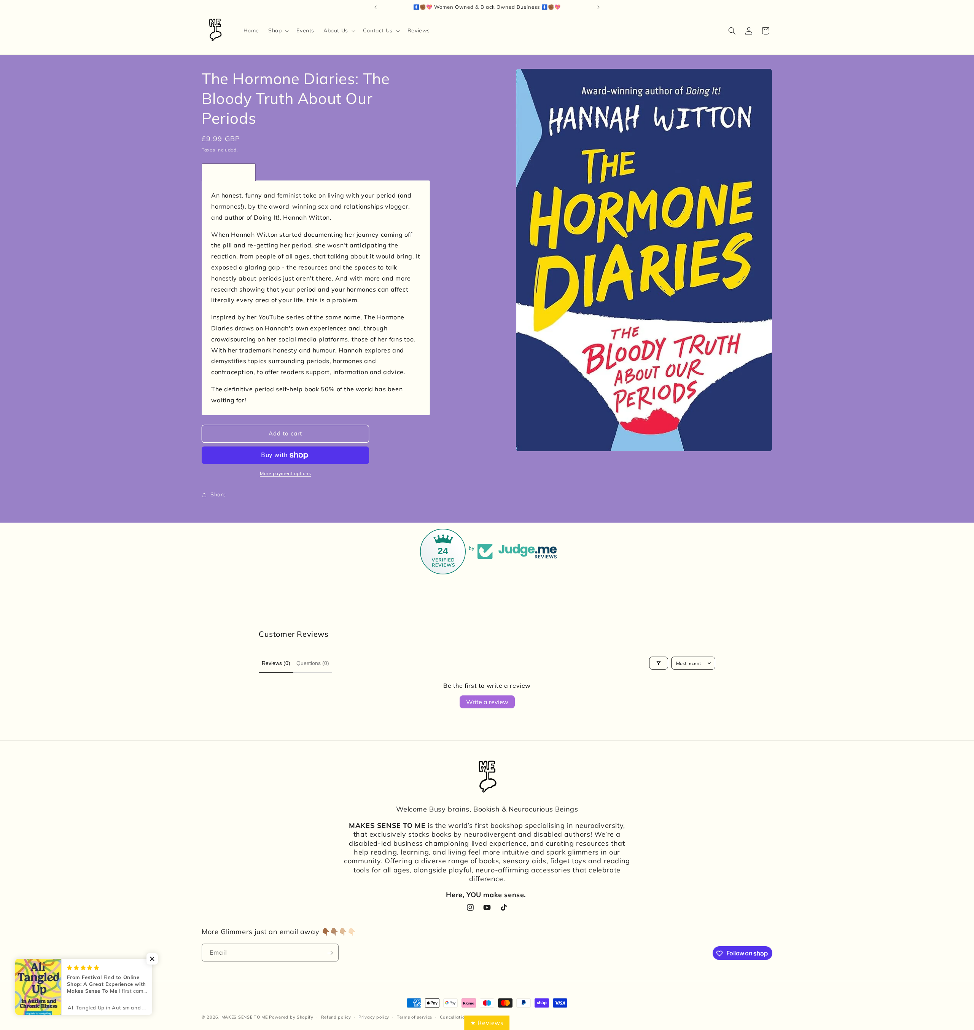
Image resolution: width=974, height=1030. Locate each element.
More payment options (285, 473)
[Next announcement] (598, 7)
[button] (278, 30)
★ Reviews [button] (486, 1023)
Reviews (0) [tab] (276, 663)
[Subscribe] (329, 953)
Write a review (487, 702)
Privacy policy (373, 1016)
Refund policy (336, 1016)
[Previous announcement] (375, 7)
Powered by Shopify (291, 1017)
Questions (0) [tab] (312, 663)
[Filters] (658, 663)
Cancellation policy (461, 1016)
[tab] (229, 172)
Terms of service (414, 1016)
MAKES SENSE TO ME (244, 1017)
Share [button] (218, 494)
